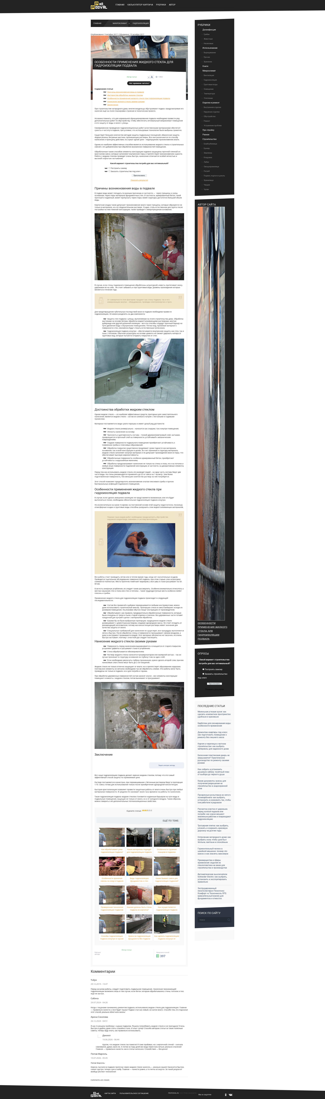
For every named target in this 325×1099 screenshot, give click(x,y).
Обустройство (210, 116)
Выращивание (210, 53)
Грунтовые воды (210, 84)
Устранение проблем (213, 126)
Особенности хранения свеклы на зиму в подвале (112, 879)
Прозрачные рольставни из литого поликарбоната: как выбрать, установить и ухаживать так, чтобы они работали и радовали (214, 799)
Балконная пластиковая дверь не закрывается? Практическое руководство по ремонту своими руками (214, 759)
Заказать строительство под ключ (126, 171)
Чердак (207, 185)
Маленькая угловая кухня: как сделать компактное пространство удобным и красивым (214, 714)
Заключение (112, 105)
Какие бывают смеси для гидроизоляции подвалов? (166, 879)
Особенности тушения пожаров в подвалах (167, 850)
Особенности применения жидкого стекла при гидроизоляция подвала (138, 98)
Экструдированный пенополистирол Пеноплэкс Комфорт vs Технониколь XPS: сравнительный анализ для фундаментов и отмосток (212, 893)
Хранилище (209, 180)
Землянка (208, 153)
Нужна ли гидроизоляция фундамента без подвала (139, 937)
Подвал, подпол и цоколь (214, 176)
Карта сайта (110, 1093)
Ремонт (207, 121)
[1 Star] (143, 810)
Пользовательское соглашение (134, 1093)
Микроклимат (120, 23)
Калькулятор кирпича (140, 5)
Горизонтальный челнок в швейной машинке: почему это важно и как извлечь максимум (213, 851)
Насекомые (208, 43)
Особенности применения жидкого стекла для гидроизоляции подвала (212, 631)
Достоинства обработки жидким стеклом (125, 95)
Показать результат (139, 180)
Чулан (206, 189)
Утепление (208, 98)
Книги (205, 66)
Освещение (209, 89)
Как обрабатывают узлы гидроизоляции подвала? (112, 850)
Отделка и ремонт (211, 102)
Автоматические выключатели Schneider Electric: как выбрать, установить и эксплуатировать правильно (212, 878)
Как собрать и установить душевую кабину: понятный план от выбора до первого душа (213, 772)
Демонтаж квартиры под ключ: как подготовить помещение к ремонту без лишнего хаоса (213, 734)
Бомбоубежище (210, 144)
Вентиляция (209, 75)
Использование (209, 48)
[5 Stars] (151, 810)
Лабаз (206, 162)
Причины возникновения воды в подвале (125, 92)
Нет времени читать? (139, 83)
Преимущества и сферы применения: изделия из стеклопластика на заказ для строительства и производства (212, 864)
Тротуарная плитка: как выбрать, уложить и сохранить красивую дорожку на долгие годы (213, 828)
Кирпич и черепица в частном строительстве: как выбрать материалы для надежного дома (213, 746)
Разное (205, 134)
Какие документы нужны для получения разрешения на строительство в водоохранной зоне (212, 785)
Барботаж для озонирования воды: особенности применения (214, 724)
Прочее (207, 57)
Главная (119, 5)
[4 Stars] (149, 810)
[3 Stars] (147, 810)
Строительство (209, 139)
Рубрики (161, 5)
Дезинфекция (209, 30)
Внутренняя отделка (212, 107)
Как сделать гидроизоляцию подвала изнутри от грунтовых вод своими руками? (166, 940)
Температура (209, 94)
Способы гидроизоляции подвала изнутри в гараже (112, 937)
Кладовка (208, 157)
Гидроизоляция (141, 23)
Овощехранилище (211, 167)
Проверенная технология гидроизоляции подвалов (112, 908)
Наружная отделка (212, 112)
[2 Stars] (145, 810)
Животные (208, 39)
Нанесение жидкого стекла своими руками (126, 101)
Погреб (207, 171)
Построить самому (119, 168)
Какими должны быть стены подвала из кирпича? (139, 908)
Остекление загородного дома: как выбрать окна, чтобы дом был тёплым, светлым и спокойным (214, 839)
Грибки (206, 34)
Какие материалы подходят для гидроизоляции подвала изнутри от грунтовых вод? (139, 852)
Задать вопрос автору (166, 765)
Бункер (207, 148)
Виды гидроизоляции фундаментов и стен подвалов (139, 881)
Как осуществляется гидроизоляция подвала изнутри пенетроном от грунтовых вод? (166, 911)
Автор (172, 5)
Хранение (208, 62)
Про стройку (208, 130)
